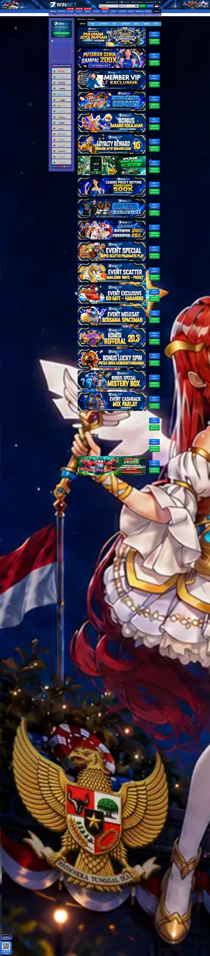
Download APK (113, 2)
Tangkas (131, 11)
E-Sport (70, 11)
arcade (96, 11)
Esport (136, 24)
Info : (52, 14)
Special (82, 24)
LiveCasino (103, 24)
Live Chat (125, 2)
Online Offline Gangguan (62, 166)
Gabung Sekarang (154, 41)
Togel (92, 24)
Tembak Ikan (139, 11)
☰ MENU (6, 937)
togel (113, 11)
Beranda (53, 11)
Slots (79, 11)
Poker (105, 11)
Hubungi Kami (138, 2)
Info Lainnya (154, 34)
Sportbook (62, 11)
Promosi (157, 11)
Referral (148, 11)
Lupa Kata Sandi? (151, 2)
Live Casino (122, 11)
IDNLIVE (87, 11)
